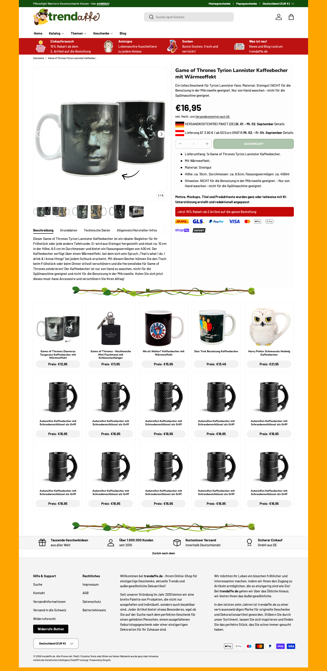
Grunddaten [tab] (68, 230)
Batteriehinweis (94, 610)
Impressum (91, 584)
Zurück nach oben (163, 553)
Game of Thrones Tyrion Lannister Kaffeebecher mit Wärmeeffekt (73, 58)
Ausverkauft (254, 143)
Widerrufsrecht (44, 619)
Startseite (38, 58)
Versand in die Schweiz (49, 610)
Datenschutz (92, 601)
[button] (291, 17)
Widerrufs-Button (51, 629)
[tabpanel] (100, 258)
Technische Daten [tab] (97, 230)
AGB (86, 593)
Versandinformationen (49, 601)
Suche (37, 584)
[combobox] (189, 17)
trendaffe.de (48, 656)
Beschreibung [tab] (43, 230)
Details (279, 124)
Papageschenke (246, 3)
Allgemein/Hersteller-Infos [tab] (137, 230)
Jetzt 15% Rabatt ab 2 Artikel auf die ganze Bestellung (217, 212)
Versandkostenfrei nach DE (212, 116)
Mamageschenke (219, 3)
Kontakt (39, 593)
